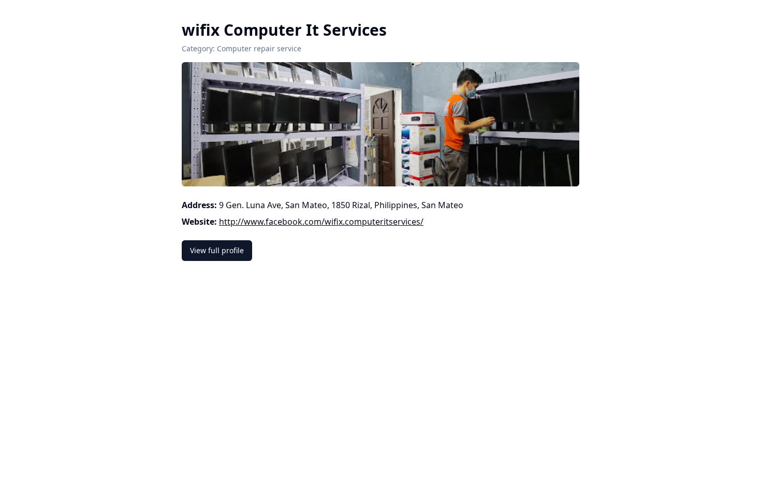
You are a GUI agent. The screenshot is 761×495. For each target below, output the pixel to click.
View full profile (217, 250)
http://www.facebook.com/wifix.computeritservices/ (321, 221)
